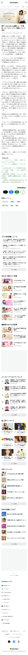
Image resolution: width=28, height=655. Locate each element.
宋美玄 (12, 201)
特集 (23, 6)
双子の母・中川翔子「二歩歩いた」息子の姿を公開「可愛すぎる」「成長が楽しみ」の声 (18, 402)
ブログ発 (17, 6)
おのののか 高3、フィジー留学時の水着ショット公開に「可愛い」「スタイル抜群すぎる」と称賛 (14, 170)
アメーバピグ (6, 602)
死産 (12, 205)
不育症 (18, 201)
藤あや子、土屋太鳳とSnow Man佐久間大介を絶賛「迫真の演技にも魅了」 (14, 257)
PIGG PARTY (6, 606)
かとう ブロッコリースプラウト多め (16, 538)
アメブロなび (6, 619)
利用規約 (7, 634)
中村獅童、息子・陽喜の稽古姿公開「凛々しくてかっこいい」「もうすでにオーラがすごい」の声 (18, 409)
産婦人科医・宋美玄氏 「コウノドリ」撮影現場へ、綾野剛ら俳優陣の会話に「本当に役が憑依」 (14, 176)
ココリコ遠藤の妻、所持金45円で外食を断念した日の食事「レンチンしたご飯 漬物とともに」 (14, 240)
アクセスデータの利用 (14, 637)
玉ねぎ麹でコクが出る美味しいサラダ (16, 532)
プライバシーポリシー (17, 634)
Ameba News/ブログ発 (17, 33)
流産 (17, 205)
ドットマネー (6, 589)
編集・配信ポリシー (15, 631)
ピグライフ (5, 613)
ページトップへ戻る (14, 575)
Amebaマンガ (6, 609)
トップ (3, 6)
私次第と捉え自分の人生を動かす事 (16, 526)
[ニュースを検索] (26, 3)
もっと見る (14, 269)
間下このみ (5, 205)
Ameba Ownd (6, 599)
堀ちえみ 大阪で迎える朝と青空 (15, 514)
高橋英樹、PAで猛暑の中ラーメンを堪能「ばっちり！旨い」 (14, 246)
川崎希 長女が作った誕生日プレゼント (16, 520)
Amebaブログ (6, 595)
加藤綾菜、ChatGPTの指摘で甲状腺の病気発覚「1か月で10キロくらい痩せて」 (18, 381)
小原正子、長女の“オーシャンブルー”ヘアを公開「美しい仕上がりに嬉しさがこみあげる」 (14, 251)
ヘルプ (24, 631)
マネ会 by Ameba (7, 592)
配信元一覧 (5, 631)
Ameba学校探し (6, 623)
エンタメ (9, 6)
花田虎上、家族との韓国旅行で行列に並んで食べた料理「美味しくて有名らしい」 (14, 263)
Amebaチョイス (6, 585)
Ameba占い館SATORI (8, 616)
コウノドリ (5, 201)
